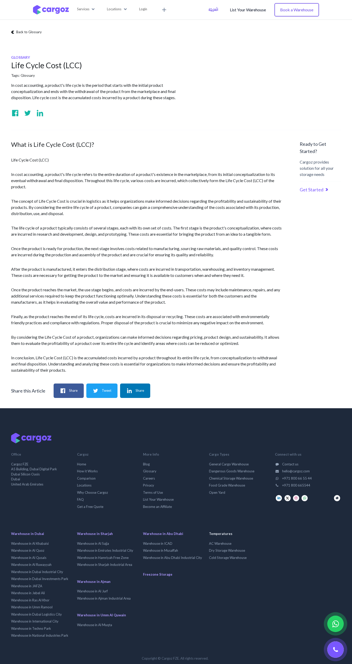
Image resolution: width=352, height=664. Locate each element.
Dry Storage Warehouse (227, 550)
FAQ (80, 499)
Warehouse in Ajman (94, 582)
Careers (149, 478)
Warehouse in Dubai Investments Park (39, 579)
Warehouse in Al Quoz (27, 550)
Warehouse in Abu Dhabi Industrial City (172, 558)
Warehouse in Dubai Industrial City (37, 572)
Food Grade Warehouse (227, 485)
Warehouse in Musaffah (160, 550)
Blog (146, 464)
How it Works (87, 471)
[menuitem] (163, 10)
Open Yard (217, 492)
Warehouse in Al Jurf (92, 591)
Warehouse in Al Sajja (93, 543)
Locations (84, 485)
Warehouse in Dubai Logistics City (36, 614)
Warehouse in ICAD (157, 543)
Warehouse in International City (34, 621)
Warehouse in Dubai (27, 534)
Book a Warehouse (296, 9)
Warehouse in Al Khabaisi (30, 543)
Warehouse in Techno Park (31, 628)
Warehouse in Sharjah (95, 534)
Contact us (289, 464)
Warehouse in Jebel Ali (28, 593)
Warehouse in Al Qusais (28, 558)
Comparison (86, 478)
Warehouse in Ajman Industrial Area (104, 598)
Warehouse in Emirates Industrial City (105, 550)
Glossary (28, 75)
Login (143, 9)
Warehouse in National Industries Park (39, 635)
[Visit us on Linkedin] (40, 113)
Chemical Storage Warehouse (231, 478)
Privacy (148, 485)
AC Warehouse (220, 543)
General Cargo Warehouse (229, 464)
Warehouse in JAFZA (26, 586)
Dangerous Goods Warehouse (231, 471)
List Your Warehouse (248, 9)
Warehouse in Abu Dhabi (163, 534)
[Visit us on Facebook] (15, 113)
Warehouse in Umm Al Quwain (101, 615)
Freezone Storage (157, 574)
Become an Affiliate (157, 507)
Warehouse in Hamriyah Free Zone (103, 558)
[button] (86, 9)
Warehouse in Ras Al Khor (30, 600)
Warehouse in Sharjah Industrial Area (104, 565)
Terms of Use (153, 492)
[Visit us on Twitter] (27, 113)
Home (81, 464)
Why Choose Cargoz (92, 492)
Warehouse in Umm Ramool (32, 607)
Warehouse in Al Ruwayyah (31, 565)
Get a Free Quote (90, 507)
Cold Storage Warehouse (228, 558)
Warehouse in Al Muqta (94, 625)
